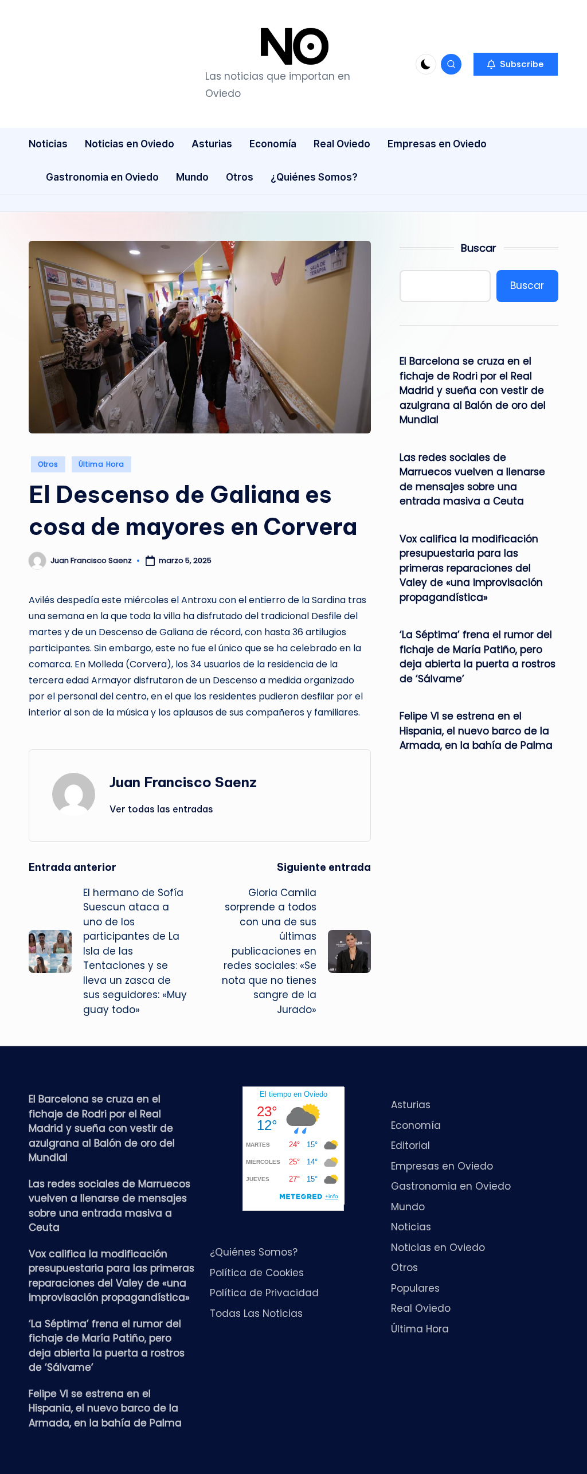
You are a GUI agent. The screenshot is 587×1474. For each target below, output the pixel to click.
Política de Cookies (257, 1273)
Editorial (410, 1145)
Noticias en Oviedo (438, 1247)
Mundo (408, 1207)
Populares (415, 1288)
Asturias (411, 1105)
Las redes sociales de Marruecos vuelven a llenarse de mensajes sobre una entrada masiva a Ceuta (472, 480)
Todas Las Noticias (256, 1313)
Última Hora (101, 464)
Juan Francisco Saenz (183, 782)
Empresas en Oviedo (442, 1166)
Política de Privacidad (264, 1293)
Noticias (411, 1227)
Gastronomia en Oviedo (451, 1186)
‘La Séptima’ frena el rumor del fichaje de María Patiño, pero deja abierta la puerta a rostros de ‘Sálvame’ (477, 657)
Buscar (478, 248)
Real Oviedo (421, 1308)
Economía (416, 1125)
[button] (515, 64)
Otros (48, 464)
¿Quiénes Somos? (254, 1252)
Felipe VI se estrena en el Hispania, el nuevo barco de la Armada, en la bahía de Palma (476, 730)
